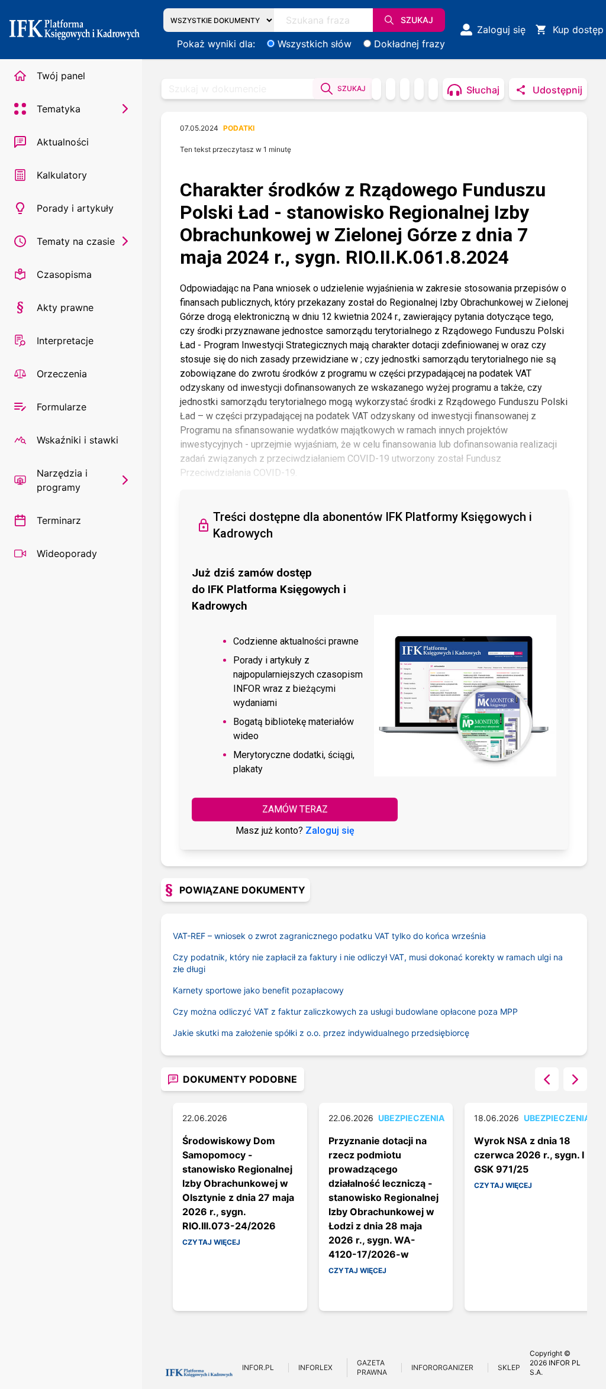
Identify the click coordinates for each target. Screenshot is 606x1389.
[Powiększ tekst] (433, 89)
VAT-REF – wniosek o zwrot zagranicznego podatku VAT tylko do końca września (329, 936)
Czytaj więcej (211, 1242)
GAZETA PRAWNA (372, 1367)
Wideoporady (67, 553)
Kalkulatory (62, 175)
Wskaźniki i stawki (77, 440)
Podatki (238, 128)
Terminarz (59, 520)
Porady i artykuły (75, 208)
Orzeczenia (62, 374)
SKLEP (509, 1367)
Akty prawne (65, 307)
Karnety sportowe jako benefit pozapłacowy (258, 990)
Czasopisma (64, 274)
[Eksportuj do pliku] (390, 89)
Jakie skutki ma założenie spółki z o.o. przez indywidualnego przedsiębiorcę (321, 1033)
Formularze (61, 407)
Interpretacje (65, 341)
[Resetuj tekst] (419, 89)
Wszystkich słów (315, 44)
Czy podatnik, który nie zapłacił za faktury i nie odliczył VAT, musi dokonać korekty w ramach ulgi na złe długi (368, 963)
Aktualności (63, 142)
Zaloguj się (329, 830)
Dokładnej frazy (409, 44)
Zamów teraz (295, 809)
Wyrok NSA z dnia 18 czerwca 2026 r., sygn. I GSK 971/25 (529, 1155)
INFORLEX (315, 1367)
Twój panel (61, 76)
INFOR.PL (258, 1367)
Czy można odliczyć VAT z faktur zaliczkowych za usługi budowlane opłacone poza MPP (345, 1011)
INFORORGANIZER (442, 1367)
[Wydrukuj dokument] (376, 89)
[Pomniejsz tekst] (405, 89)
